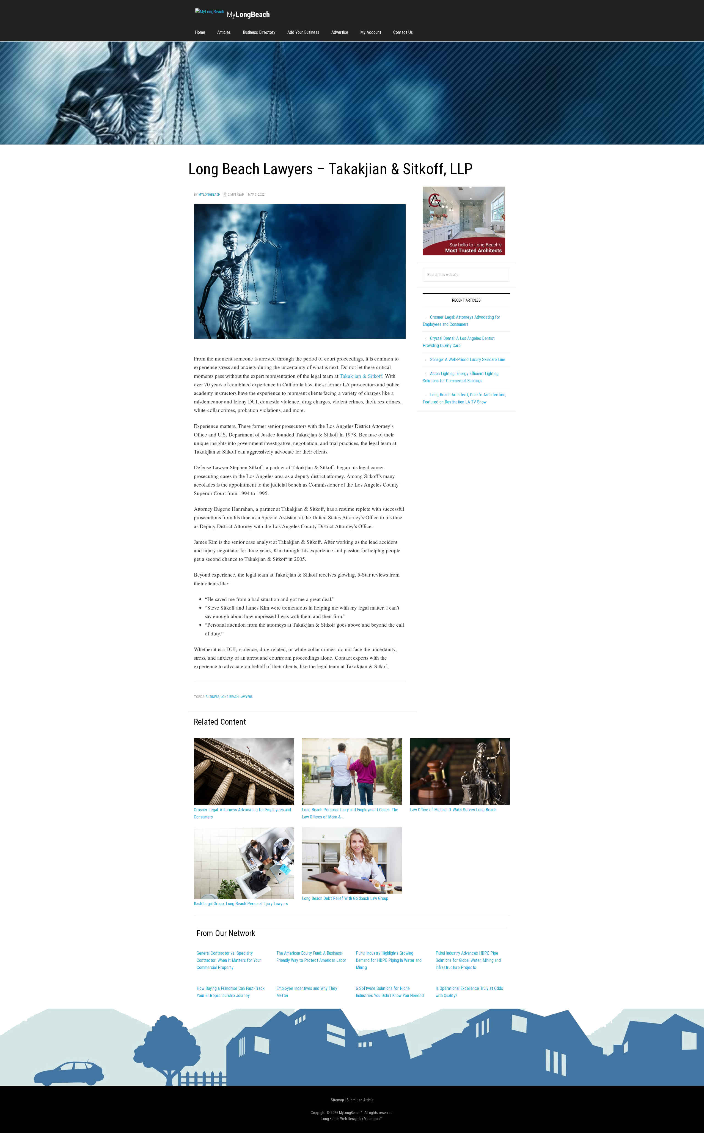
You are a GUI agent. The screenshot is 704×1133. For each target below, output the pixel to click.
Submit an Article (359, 1100)
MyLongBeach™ (351, 1112)
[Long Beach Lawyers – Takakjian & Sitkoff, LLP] (300, 336)
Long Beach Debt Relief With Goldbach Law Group (345, 898)
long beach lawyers (236, 697)
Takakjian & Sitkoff (361, 375)
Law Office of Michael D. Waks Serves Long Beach (453, 809)
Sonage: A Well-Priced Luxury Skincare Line (467, 359)
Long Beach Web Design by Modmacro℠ (352, 1118)
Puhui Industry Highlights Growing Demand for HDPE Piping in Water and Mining (389, 960)
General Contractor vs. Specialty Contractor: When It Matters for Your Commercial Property (229, 960)
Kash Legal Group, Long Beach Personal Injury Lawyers (241, 903)
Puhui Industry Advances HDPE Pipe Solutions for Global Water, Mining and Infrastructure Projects (468, 960)
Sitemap (337, 1100)
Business (212, 697)
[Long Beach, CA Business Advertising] (209, 11)
